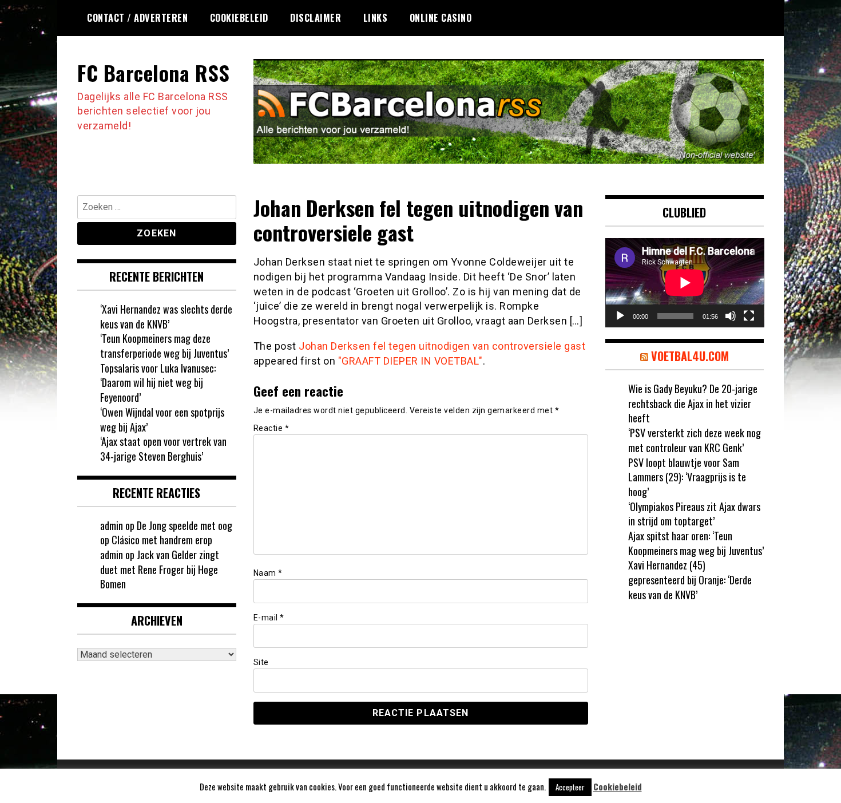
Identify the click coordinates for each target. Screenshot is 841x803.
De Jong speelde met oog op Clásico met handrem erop (166, 533)
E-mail (268, 617)
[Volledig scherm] (749, 316)
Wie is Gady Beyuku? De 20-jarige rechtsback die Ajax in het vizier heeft (692, 403)
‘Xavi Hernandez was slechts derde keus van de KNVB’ (166, 316)
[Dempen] (730, 316)
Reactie (271, 428)
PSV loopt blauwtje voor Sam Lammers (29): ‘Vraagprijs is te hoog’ (687, 477)
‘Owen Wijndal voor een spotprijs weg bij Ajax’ (162, 419)
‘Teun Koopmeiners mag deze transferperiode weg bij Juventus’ (164, 346)
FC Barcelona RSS (153, 72)
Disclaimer (315, 18)
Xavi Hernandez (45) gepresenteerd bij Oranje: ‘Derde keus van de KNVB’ (690, 579)
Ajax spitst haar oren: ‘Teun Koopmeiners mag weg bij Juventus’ (696, 543)
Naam (268, 572)
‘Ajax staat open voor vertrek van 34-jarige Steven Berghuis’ (163, 449)
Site (261, 662)
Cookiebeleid (239, 18)
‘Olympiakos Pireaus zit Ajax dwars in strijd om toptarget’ (694, 514)
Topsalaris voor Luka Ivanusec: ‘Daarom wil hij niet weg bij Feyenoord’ (158, 383)
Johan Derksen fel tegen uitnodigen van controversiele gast (442, 346)
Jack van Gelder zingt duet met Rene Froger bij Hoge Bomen (159, 569)
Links (375, 18)
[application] (684, 282)
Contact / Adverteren (137, 18)
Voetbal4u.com (690, 356)
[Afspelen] (620, 316)
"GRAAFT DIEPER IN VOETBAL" (410, 361)
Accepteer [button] (570, 787)
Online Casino (441, 18)
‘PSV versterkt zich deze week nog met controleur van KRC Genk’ (694, 440)
